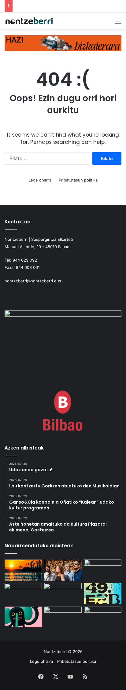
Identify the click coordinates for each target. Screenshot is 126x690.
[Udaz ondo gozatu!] (23, 570)
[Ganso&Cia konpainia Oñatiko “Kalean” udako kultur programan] (102, 570)
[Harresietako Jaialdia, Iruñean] (23, 617)
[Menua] (118, 23)
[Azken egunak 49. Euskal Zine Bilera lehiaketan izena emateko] (102, 593)
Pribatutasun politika (78, 180)
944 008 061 (28, 267)
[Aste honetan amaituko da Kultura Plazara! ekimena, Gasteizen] (23, 593)
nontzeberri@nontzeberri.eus (33, 280)
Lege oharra (39, 180)
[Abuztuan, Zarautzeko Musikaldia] (63, 593)
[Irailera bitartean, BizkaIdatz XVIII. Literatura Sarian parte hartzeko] (63, 617)
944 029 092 (25, 260)
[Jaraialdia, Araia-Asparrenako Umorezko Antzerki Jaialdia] (102, 617)
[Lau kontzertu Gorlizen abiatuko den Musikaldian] (63, 570)
